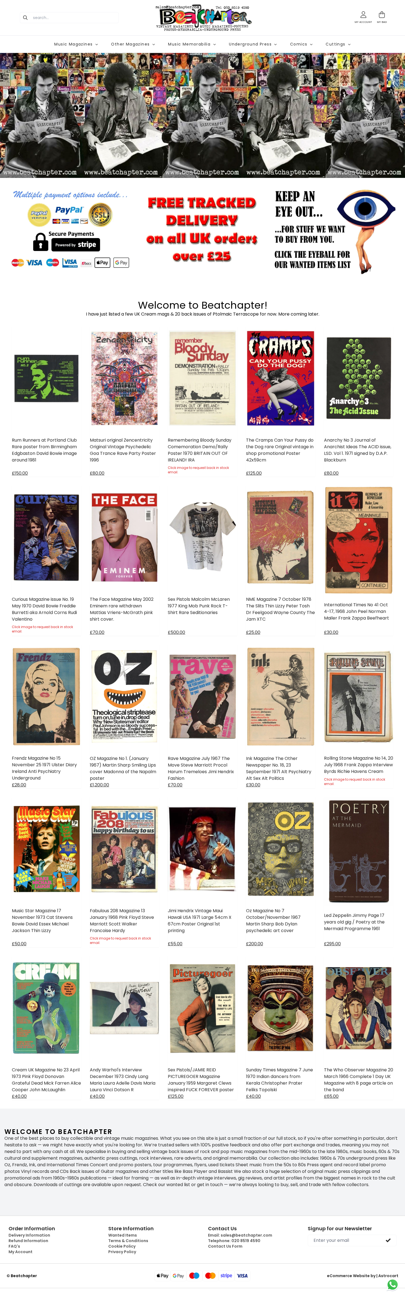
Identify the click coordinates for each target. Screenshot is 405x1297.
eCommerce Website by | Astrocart (362, 1276)
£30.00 (331, 632)
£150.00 (20, 473)
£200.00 (254, 944)
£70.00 (97, 632)
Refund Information (28, 1240)
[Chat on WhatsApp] (392, 1284)
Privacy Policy (122, 1252)
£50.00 (19, 944)
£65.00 (331, 1096)
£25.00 (253, 632)
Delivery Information (29, 1235)
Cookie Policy (122, 1246)
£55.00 (175, 944)
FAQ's (14, 1246)
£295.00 (332, 944)
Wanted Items (122, 1235)
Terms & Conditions (128, 1240)
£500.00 (176, 632)
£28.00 (19, 785)
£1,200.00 (99, 785)
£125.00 (254, 473)
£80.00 (97, 473)
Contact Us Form (225, 1246)
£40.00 (19, 1096)
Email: (240, 1235)
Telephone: (234, 1240)
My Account (21, 1252)
